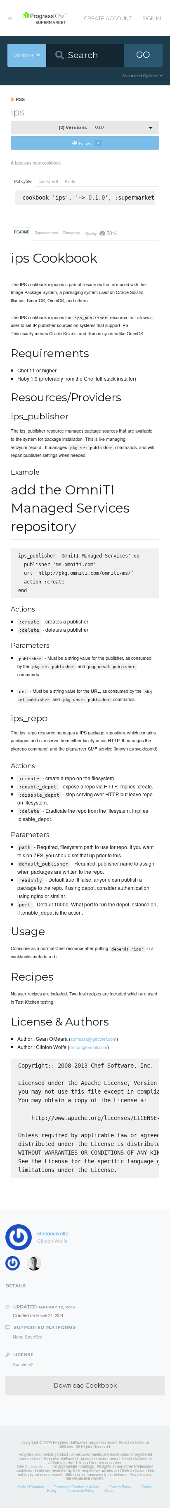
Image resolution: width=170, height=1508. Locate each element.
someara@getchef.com (93, 1038)
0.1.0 (81, 127)
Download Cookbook (85, 1385)
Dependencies (46, 232)
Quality (100, 232)
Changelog (71, 232)
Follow (89, 143)
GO (143, 54)
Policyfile (23, 181)
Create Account (108, 18)
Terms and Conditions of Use (76, 1486)
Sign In (151, 18)
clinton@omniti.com (88, 1047)
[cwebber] (37, 1265)
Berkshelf (48, 181)
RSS (19, 99)
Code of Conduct (30, 1486)
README (21, 232)
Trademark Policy (80, 1490)
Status (109, 1490)
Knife (70, 181)
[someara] (15, 1265)
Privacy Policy (120, 1486)
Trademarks (34, 1466)
